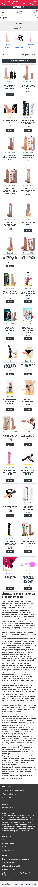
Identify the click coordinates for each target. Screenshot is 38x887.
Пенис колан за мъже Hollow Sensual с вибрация (10, 401)
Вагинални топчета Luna (10, 578)
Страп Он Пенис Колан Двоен (10, 507)
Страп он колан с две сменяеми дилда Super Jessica (28, 472)
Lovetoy (26, 117)
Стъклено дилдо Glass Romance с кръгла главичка (28, 507)
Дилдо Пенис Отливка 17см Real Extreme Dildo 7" (10, 293)
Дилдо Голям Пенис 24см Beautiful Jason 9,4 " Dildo (10, 258)
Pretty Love (26, 82)
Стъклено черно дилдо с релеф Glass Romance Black (10, 543)
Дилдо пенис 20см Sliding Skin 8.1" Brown (28, 257)
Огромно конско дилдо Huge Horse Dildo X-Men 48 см (10, 366)
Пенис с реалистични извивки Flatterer (10, 436)
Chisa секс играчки (8, 432)
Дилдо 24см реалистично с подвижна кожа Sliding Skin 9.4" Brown (10, 191)
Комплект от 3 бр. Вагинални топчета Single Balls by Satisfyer (28, 329)
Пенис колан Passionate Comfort (28, 365)
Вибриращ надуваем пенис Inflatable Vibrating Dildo (10, 86)
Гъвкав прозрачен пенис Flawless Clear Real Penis (28, 122)
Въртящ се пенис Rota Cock (10, 121)
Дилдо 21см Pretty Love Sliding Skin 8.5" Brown (10, 157)
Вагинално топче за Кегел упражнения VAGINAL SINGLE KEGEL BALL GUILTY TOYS (28, 579)
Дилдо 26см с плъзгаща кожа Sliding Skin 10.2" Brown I (10, 224)
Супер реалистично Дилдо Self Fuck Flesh (28, 542)
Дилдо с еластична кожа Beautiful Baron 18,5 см (28, 293)
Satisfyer (26, 324)
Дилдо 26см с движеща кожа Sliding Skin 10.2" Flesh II (28, 190)
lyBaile (8, 82)
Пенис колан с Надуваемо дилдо (28, 400)
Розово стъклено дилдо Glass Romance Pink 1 (10, 472)
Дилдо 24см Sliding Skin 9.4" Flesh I (27, 156)
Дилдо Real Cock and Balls (28, 223)
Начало (16, 28)
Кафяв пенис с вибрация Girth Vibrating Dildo (10, 328)
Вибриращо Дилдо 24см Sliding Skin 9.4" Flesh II (28, 86)
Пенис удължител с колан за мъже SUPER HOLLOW (28, 436)
